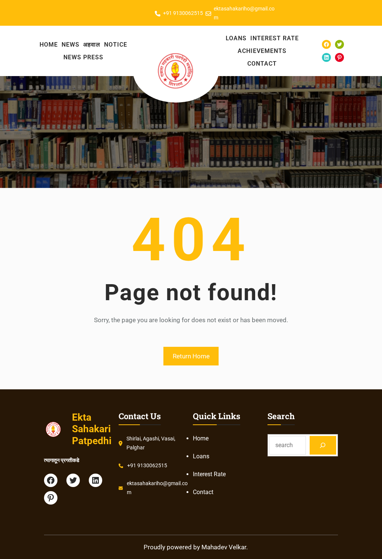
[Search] (323, 445)
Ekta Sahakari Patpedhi (92, 429)
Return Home (191, 356)
